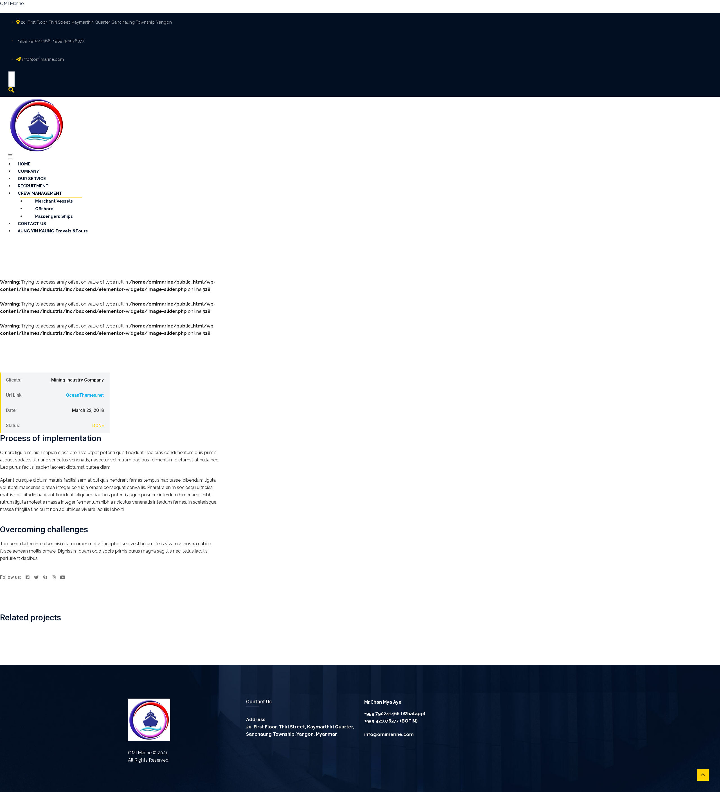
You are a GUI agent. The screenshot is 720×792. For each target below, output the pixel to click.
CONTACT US (32, 223)
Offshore (44, 208)
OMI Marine (12, 3)
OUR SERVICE (32, 178)
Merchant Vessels (54, 201)
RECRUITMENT (33, 186)
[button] (331, 156)
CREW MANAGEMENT (40, 193)
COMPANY (28, 171)
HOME (24, 164)
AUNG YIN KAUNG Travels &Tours (53, 231)
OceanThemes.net (85, 395)
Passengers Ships (54, 216)
